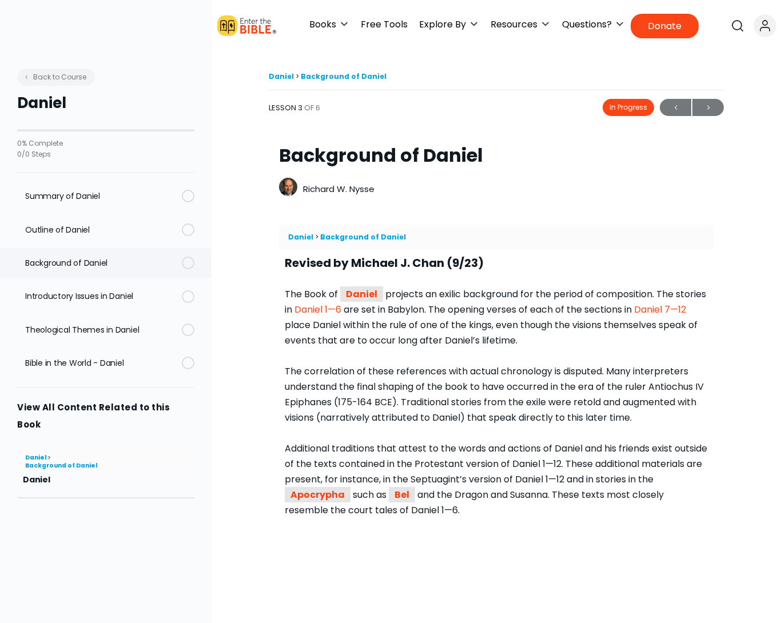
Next (708, 107)
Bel (402, 494)
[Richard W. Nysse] (288, 188)
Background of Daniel (61, 465)
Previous (675, 107)
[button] (329, 24)
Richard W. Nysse (338, 189)
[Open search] (737, 25)
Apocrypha (317, 494)
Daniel (36, 457)
